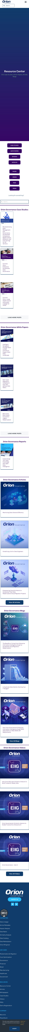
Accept (14, 1028)
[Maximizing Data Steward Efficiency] (14, 495)
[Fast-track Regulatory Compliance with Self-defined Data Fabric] (7, 365)
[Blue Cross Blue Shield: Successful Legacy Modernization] (7, 399)
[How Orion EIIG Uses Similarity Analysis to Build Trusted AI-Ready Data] (14, 764)
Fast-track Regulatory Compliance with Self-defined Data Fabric (6, 383)
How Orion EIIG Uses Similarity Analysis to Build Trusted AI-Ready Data (14, 782)
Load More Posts (14, 317)
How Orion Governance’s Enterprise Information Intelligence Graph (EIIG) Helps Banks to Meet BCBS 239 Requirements (13, 730)
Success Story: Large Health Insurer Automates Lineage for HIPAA (7, 301)
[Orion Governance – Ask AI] (14, 847)
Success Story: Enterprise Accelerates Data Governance (6, 267)
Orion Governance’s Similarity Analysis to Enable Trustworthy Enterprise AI (14, 824)
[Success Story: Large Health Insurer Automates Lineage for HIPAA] (7, 283)
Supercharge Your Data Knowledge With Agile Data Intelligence (6, 462)
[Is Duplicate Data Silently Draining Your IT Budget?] (14, 670)
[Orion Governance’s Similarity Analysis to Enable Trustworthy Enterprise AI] (14, 805)
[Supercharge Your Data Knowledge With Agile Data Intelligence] (7, 444)
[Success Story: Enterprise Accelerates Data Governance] (7, 249)
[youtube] (12, 904)
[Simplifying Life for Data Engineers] (14, 534)
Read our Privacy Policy (23, 1023)
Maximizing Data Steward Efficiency (13, 512)
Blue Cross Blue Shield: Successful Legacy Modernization (7, 417)
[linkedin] (16, 904)
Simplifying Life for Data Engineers (13, 551)
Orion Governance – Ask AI (10, 865)
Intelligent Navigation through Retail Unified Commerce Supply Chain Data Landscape (7, 350)
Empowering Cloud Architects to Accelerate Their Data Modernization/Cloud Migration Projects (14, 592)
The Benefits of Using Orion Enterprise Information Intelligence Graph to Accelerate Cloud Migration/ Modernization (14, 646)
